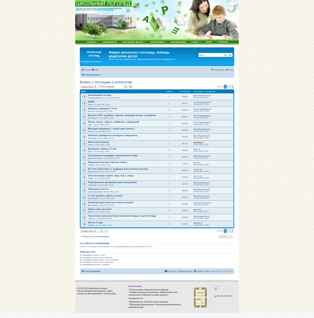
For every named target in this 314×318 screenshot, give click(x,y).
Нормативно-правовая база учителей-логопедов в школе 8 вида (122, 216)
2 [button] (228, 86)
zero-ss (196, 169)
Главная (91, 42)
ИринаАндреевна (200, 216)
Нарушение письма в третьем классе (107, 162)
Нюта (90, 105)
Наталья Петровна (201, 203)
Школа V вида (95, 222)
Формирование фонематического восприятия (112, 182)
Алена (90, 131)
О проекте (222, 42)
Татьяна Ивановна (201, 102)
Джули (90, 212)
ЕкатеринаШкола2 (95, 98)
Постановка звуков (132, 42)
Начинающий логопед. (100, 95)
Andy (195, 163)
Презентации (157, 42)
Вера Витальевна (200, 129)
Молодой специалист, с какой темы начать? (111, 128)
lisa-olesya (92, 118)
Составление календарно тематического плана (113, 155)
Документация (178, 42)
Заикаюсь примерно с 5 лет (102, 108)
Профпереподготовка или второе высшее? (111, 202)
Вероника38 (93, 172)
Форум (208, 42)
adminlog (197, 142)
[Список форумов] (95, 53)
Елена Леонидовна (201, 109)
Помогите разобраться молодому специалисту (112, 135)
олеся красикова (95, 192)
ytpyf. (90, 125)
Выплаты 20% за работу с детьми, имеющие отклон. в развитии (122, 115)
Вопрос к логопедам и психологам (106, 82)
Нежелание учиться (98, 189)
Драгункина (92, 205)
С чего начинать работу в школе (105, 195)
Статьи (194, 42)
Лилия (90, 178)
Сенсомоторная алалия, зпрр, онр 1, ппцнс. (111, 175)
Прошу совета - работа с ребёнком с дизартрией (113, 122)
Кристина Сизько (95, 158)
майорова (92, 185)
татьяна (91, 219)
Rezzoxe (91, 111)
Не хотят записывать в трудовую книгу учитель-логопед (118, 169)
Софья (91, 165)
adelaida (91, 225)
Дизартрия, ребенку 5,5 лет (102, 149)
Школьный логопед (98, 142)
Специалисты (110, 42)
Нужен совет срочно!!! (99, 209)
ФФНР (91, 102)
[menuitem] (95, 70)
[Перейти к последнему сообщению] (210, 96)
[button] (232, 87)
